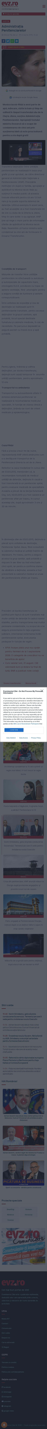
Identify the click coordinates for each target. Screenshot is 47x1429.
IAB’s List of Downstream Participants (26, 724)
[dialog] (23, 714)
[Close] (43, 691)
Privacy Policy (36, 738)
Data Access (23, 738)
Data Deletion (11, 738)
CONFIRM (14, 730)
